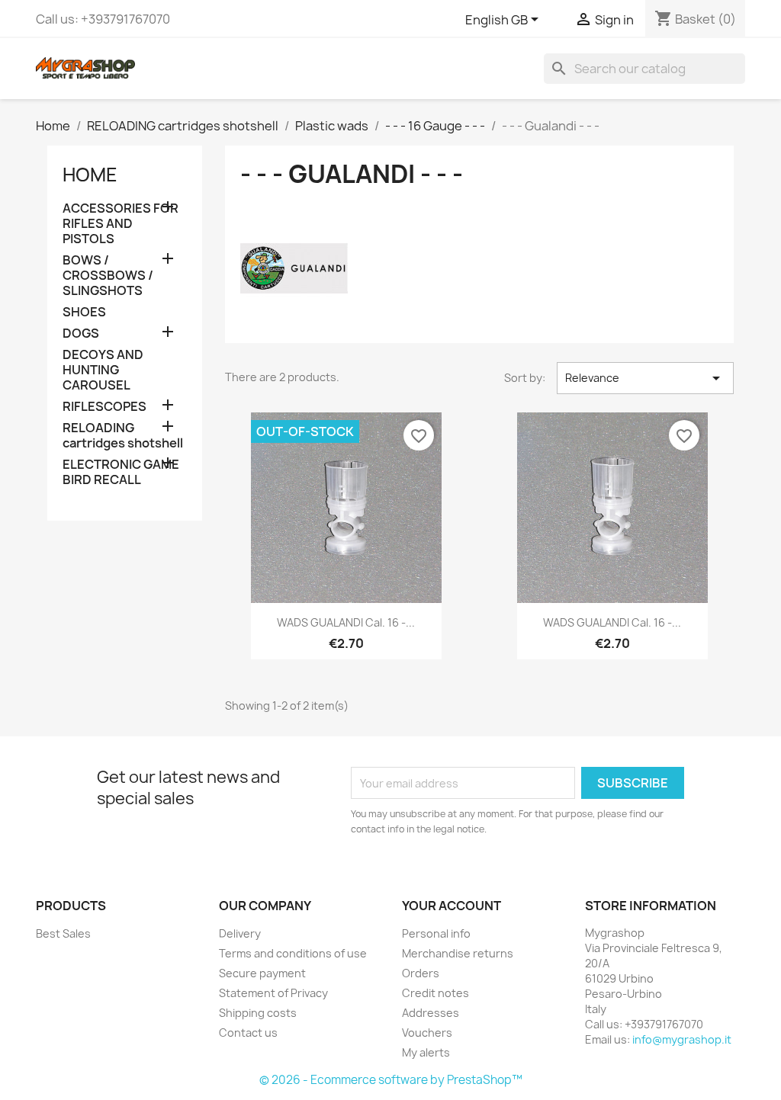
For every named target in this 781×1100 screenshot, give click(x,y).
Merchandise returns (457, 953)
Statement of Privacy (273, 993)
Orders (420, 973)
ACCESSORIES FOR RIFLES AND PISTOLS (120, 223)
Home (90, 175)
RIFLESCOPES (104, 407)
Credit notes (435, 993)
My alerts (426, 1052)
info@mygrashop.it (681, 1039)
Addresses (430, 1012)
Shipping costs (258, 1012)
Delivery (240, 933)
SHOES (84, 312)
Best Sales (63, 933)
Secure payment (262, 973)
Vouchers (427, 1032)
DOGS (81, 334)
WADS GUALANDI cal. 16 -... (346, 622)
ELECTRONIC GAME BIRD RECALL (121, 472)
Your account (451, 905)
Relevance (645, 378)
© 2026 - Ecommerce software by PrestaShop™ (390, 1080)
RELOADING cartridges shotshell (123, 435)
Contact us (248, 1032)
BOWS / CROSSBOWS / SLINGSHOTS (108, 275)
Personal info (436, 933)
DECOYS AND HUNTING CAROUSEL (103, 370)
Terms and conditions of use (293, 953)
